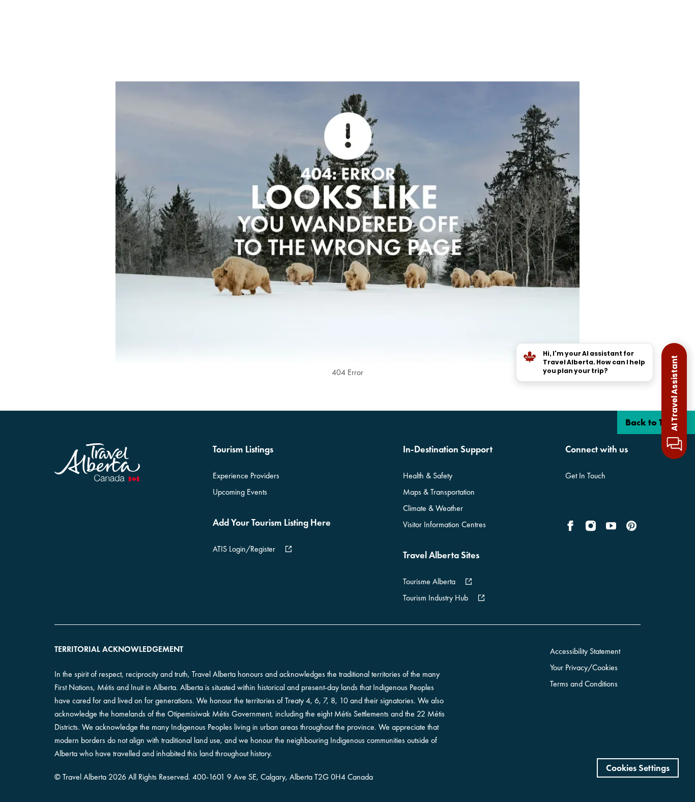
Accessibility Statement (585, 651)
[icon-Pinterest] (631, 526)
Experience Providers (246, 475)
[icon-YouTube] (611, 526)
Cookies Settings (638, 768)
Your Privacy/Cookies (584, 667)
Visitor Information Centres (444, 524)
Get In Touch (585, 475)
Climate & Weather (433, 508)
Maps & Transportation (439, 491)
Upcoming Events (240, 491)
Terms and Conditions (584, 683)
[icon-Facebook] (572, 526)
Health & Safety (427, 475)
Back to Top (650, 422)
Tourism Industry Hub (435, 597)
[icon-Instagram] (591, 526)
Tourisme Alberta (429, 581)
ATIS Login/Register (244, 548)
